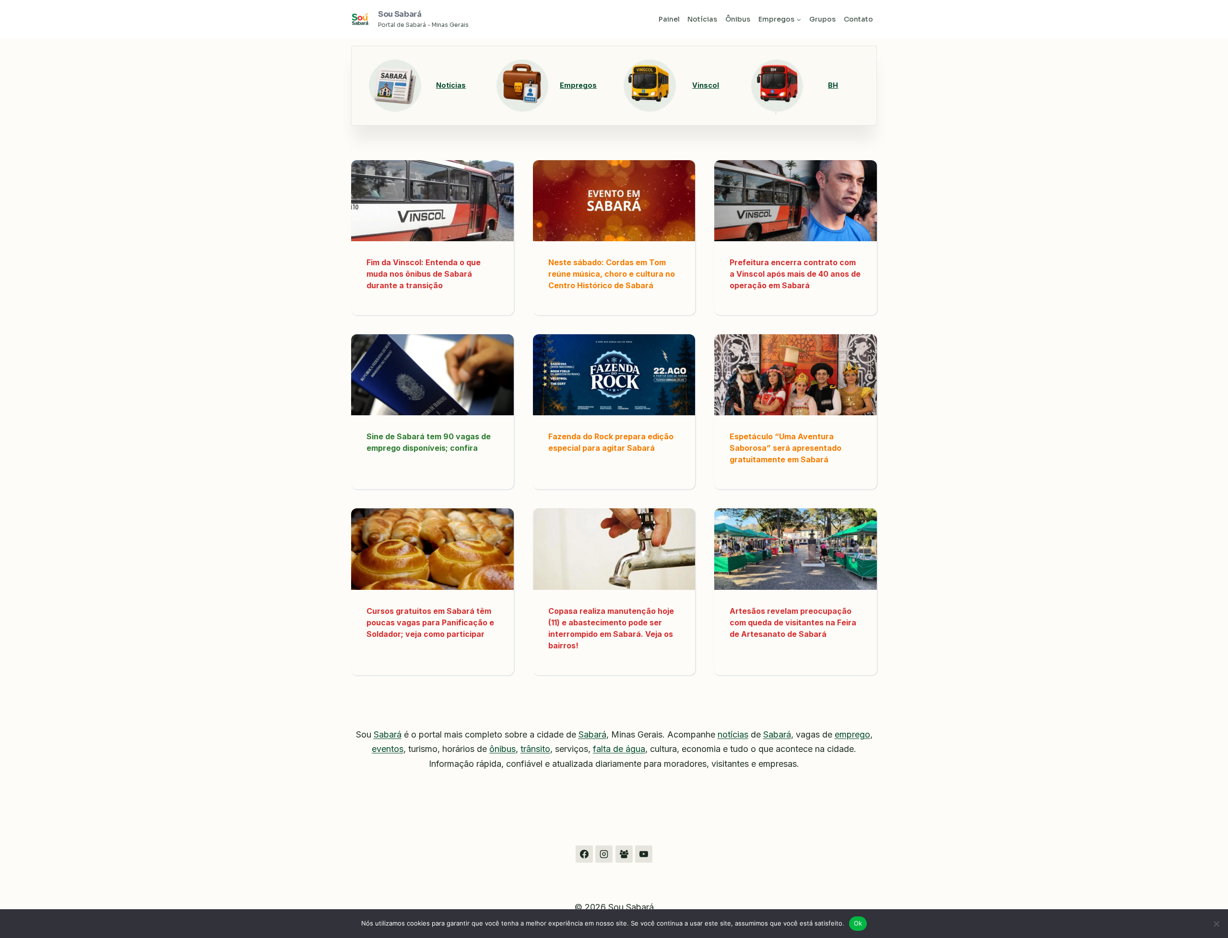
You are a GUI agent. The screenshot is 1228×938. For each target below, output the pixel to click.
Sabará (387, 734)
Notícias (702, 19)
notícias (733, 734)
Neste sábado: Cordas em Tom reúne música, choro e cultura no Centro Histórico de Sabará (611, 274)
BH (833, 85)
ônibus (502, 749)
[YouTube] (643, 854)
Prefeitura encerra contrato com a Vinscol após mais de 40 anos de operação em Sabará (795, 274)
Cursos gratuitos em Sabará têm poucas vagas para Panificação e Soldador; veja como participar (430, 622)
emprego (852, 734)
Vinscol (705, 85)
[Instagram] (604, 854)
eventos (387, 749)
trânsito (535, 749)
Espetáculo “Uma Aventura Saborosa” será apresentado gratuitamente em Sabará (785, 448)
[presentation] (432, 200)
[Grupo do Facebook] (624, 854)
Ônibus (737, 19)
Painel (669, 19)
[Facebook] (584, 854)
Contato (858, 19)
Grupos (822, 19)
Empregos (578, 85)
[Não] (1216, 923)
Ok (858, 923)
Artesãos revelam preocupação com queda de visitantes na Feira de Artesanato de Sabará (793, 622)
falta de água (619, 749)
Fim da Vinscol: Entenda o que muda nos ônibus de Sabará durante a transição (423, 274)
